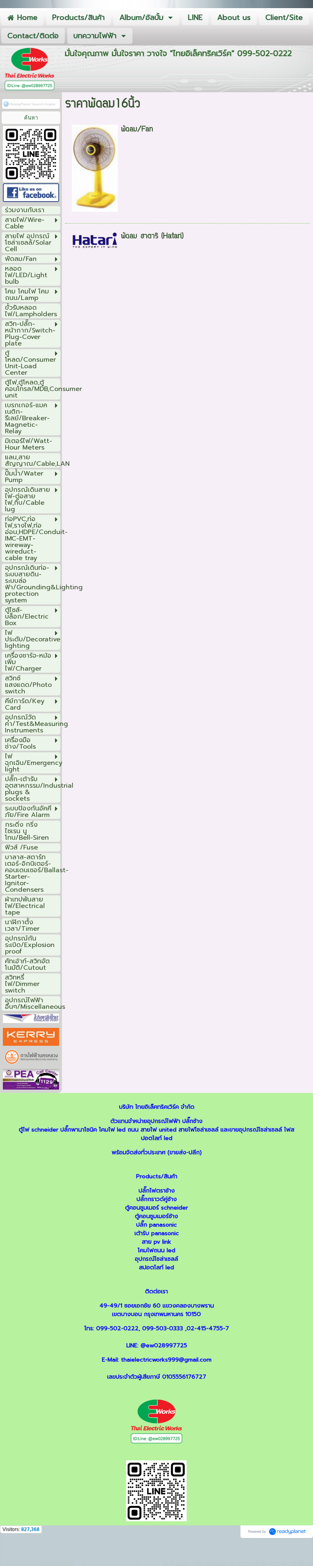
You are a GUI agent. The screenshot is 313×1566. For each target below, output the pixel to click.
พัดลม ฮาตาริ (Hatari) (152, 236)
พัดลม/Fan (137, 129)
